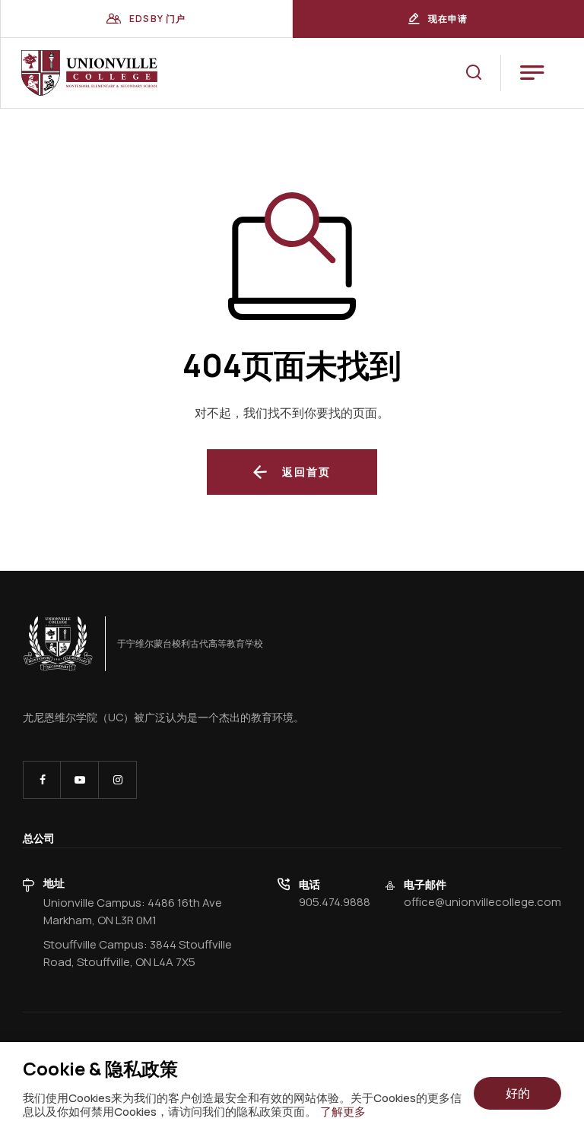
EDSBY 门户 (157, 18)
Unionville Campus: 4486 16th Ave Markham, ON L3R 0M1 (132, 911)
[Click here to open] (58, 643)
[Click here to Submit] (473, 72)
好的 (518, 1093)
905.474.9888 (334, 902)
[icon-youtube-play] (79, 780)
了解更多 (343, 1112)
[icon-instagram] (117, 780)
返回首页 (306, 471)
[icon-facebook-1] (42, 780)
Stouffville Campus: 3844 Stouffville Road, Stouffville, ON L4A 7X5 (137, 953)
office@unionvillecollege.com (482, 902)
